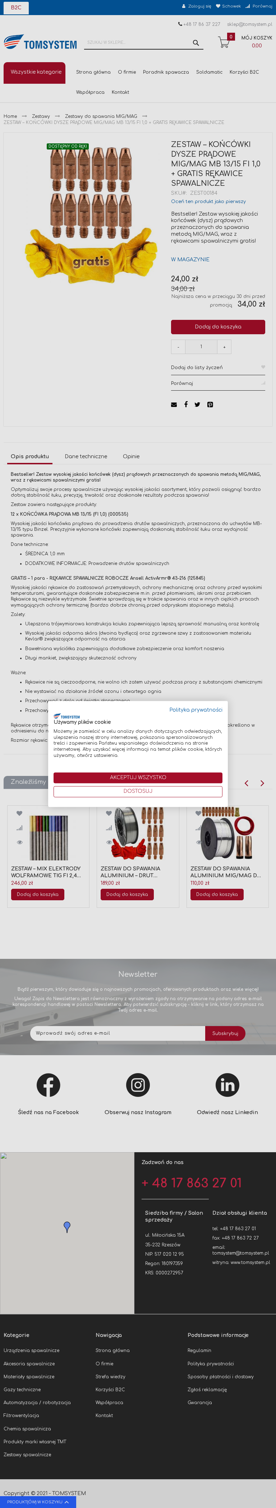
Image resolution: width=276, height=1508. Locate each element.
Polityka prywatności (196, 710)
